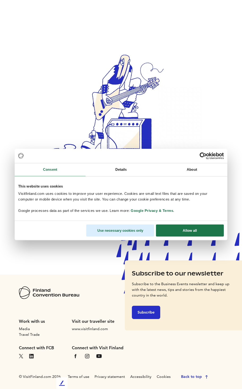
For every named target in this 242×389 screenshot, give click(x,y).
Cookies (164, 376)
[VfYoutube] (99, 356)
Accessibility (140, 376)
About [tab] (192, 169)
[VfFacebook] (75, 356)
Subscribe (146, 312)
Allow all (190, 230)
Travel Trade (29, 334)
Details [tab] (121, 169)
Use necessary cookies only (120, 230)
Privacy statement (110, 376)
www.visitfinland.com (90, 329)
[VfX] (21, 356)
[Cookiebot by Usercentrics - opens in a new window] (203, 155)
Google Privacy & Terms (152, 211)
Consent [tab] (50, 169)
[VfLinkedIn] (31, 356)
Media (24, 329)
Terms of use (78, 376)
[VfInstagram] (87, 356)
